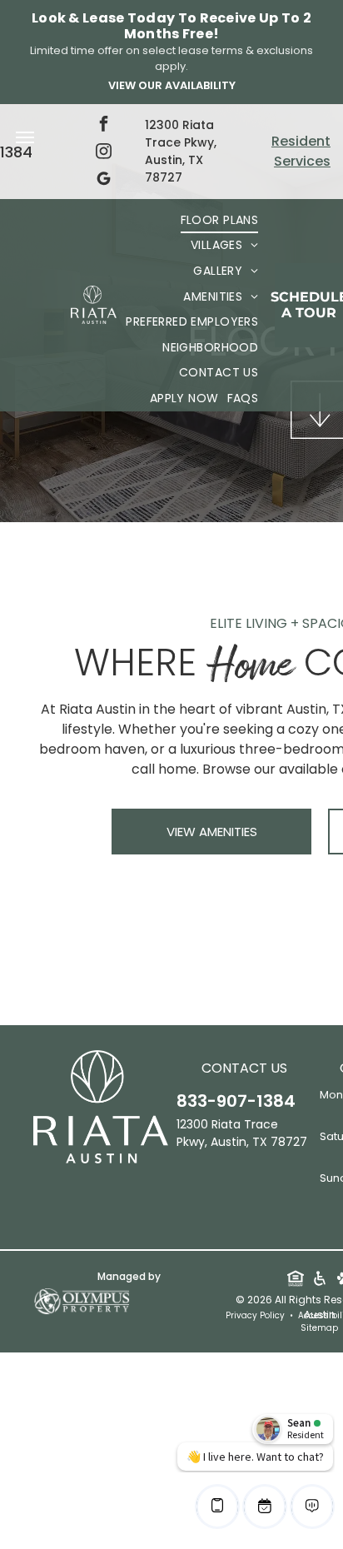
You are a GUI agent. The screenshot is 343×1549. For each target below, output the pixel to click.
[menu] (25, 137)
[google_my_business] (104, 181)
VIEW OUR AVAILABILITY (172, 85)
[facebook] (104, 126)
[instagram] (104, 153)
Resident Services (301, 151)
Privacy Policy (255, 1315)
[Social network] (295, 1280)
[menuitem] (219, 220)
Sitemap (319, 1328)
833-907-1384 (236, 1101)
